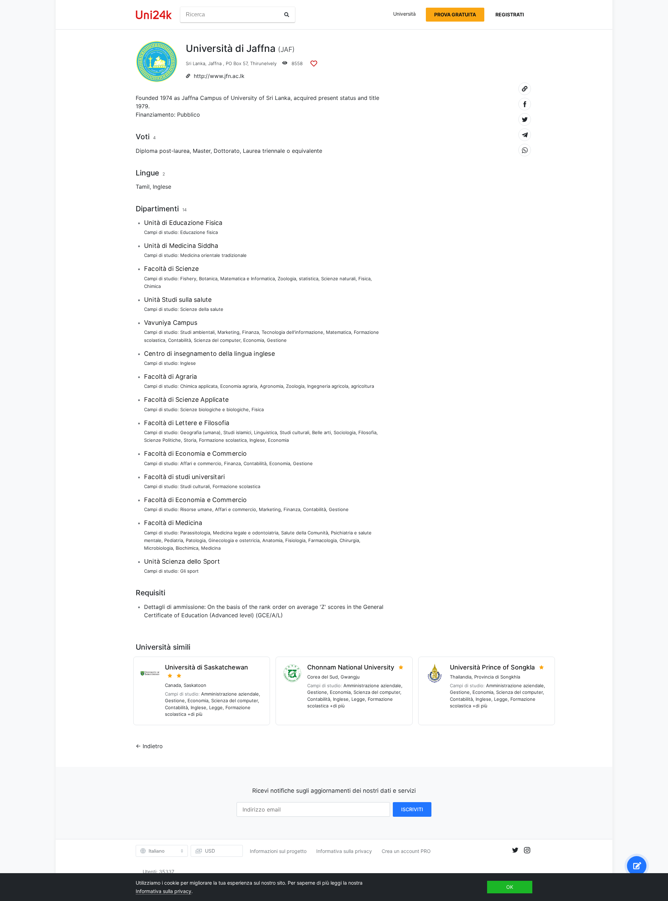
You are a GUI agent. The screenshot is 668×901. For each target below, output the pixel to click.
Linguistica (265, 432)
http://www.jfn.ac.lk (219, 76)
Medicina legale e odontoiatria (245, 532)
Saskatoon (195, 685)
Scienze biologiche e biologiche (214, 409)
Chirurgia (349, 540)
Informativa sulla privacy (344, 851)
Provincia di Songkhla (497, 677)
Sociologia (345, 432)
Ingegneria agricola (327, 386)
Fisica (364, 278)
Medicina (211, 548)
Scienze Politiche (162, 440)
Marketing (228, 332)
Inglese (162, 186)
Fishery (188, 278)
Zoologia (287, 278)
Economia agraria (238, 386)
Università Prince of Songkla (492, 667)
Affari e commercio (200, 463)
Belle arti (321, 432)
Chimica (152, 286)
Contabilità (179, 340)
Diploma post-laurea (163, 150)
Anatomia (272, 540)
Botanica (208, 278)
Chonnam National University (350, 667)
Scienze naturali (338, 278)
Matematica (338, 332)
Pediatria (173, 540)
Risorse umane (196, 509)
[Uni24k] (154, 14)
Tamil (143, 186)
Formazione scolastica (223, 440)
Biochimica (187, 548)
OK (509, 887)
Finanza (250, 332)
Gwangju (350, 677)
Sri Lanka (195, 63)
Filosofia (367, 432)
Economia (253, 340)
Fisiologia (295, 540)
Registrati (509, 14)
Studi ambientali (197, 332)
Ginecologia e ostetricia (234, 540)
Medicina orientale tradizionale (213, 255)
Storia (190, 440)
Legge (216, 707)
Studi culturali (294, 432)
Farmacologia (322, 540)
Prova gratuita (455, 14)
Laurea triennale (264, 150)
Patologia (196, 540)
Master (201, 150)
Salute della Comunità (304, 532)
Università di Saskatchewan (206, 667)
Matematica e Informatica (247, 278)
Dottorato (227, 150)
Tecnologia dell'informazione (292, 332)
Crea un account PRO (406, 851)
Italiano (157, 851)
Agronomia (271, 386)
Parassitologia (195, 532)
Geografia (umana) (200, 432)
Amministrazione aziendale (230, 694)
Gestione (277, 340)
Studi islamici (237, 432)
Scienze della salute (201, 309)
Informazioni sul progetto (278, 851)
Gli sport (189, 571)
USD (210, 851)
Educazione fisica (199, 232)
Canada (173, 685)
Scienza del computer (217, 340)
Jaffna (215, 63)
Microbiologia (158, 548)
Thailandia (460, 677)
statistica (308, 278)
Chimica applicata (198, 386)
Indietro (153, 746)
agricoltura (362, 386)
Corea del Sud (322, 677)
